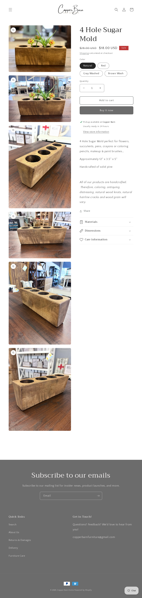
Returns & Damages (20, 540)
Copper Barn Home (65, 590)
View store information (96, 131)
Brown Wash (116, 73)
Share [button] (87, 211)
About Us (14, 532)
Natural (87, 65)
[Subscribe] (98, 496)
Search (13, 524)
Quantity (84, 81)
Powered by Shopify (83, 590)
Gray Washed (91, 73)
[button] (10, 9)
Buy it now (106, 110)
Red (103, 65)
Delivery (13, 548)
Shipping (84, 53)
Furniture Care (17, 556)
